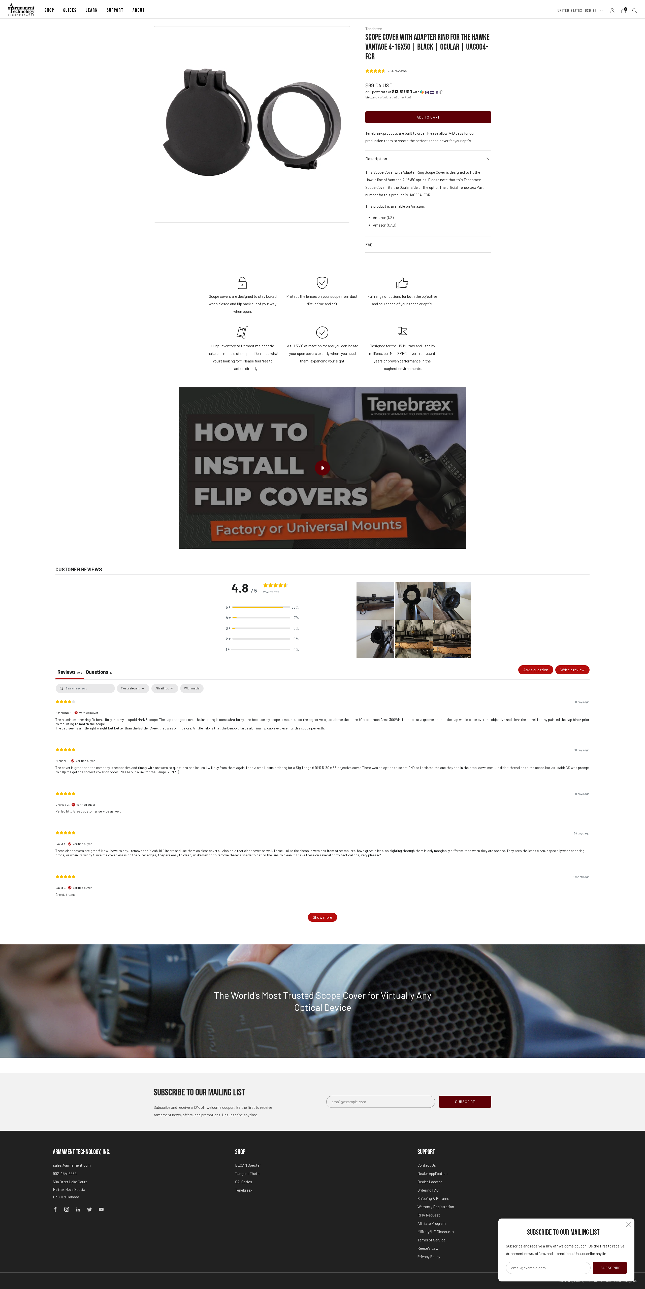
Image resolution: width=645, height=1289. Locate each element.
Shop (49, 10)
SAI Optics (243, 1182)
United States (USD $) (577, 10)
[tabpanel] (322, 805)
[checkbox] (192, 688)
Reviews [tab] (69, 672)
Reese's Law (427, 1248)
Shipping (371, 97)
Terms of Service (431, 1240)
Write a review (572, 669)
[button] (403, 91)
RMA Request (428, 1215)
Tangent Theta (247, 1173)
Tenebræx (373, 28)
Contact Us (426, 1165)
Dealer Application (432, 1173)
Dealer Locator (429, 1182)
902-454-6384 (65, 1173)
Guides (70, 10)
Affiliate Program (431, 1223)
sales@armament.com (72, 1165)
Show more (322, 917)
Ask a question (535, 669)
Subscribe (610, 1268)
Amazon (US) (383, 217)
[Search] (634, 10)
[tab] (99, 672)
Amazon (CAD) (384, 225)
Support (115, 10)
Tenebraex (243, 1190)
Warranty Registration (435, 1206)
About (139, 10)
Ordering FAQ (428, 1190)
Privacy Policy (428, 1256)
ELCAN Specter (248, 1165)
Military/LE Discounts (435, 1231)
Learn (92, 10)
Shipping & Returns (433, 1198)
